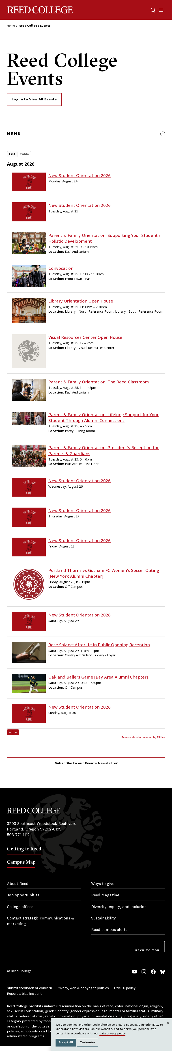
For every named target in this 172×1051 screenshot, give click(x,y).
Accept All (65, 1042)
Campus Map (21, 862)
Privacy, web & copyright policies (82, 988)
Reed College (40, 10)
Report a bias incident (24, 994)
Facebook (153, 971)
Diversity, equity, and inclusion (119, 907)
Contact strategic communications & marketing (40, 921)
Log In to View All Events (34, 99)
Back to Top (147, 950)
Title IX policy (124, 988)
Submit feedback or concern (29, 988)
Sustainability (103, 918)
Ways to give (102, 884)
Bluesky (162, 971)
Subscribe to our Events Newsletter (86, 763)
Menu (14, 134)
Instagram (144, 971)
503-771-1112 (18, 835)
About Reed (17, 884)
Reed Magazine (105, 895)
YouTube (134, 971)
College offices (20, 907)
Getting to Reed (24, 849)
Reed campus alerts (109, 930)
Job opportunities (23, 895)
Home (11, 25)
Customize (87, 1042)
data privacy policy (112, 1033)
